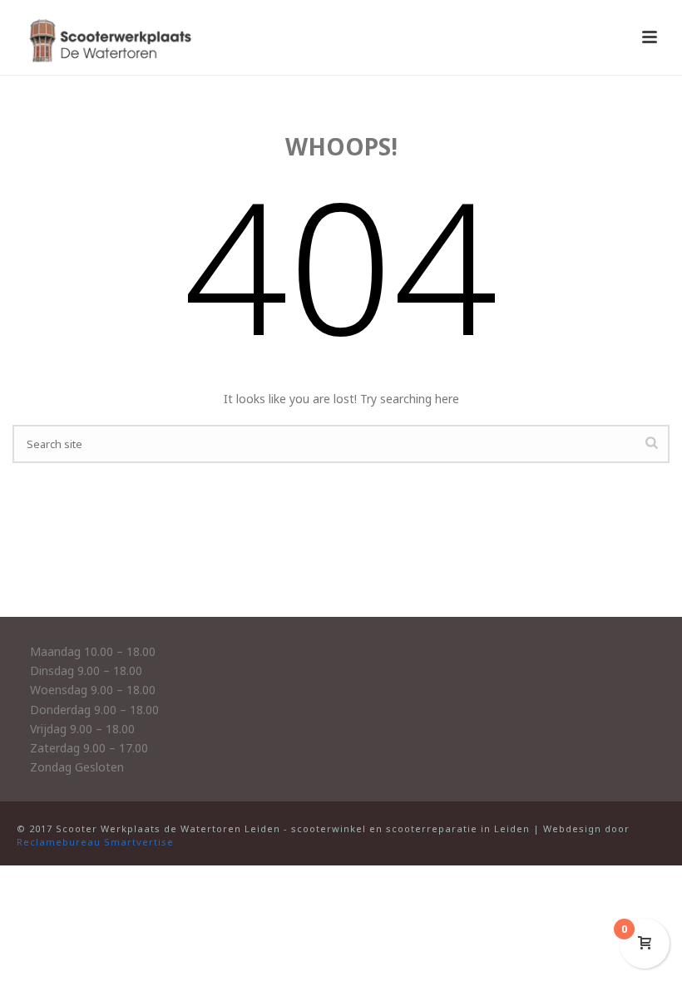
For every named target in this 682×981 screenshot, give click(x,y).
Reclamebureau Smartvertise (95, 842)
